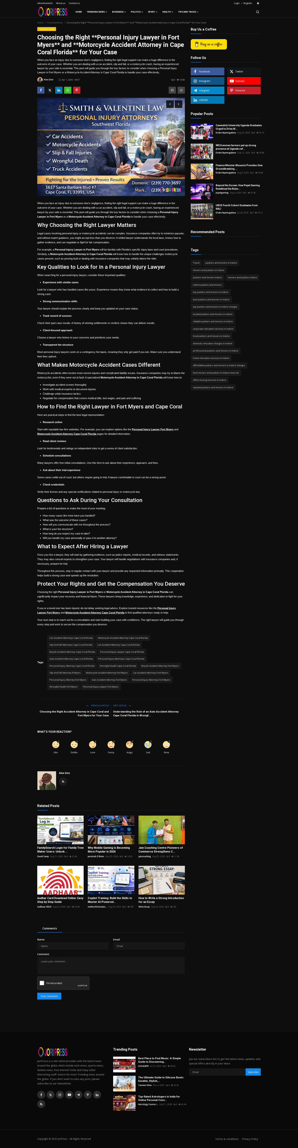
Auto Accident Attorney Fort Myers (109, 679)
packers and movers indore (207, 277)
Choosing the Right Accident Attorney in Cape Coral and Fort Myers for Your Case (74, 713)
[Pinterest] (88, 1095)
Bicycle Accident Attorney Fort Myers (160, 665)
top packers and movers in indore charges (215, 306)
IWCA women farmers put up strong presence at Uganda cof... (236, 147)
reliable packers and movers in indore (213, 321)
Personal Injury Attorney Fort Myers (67, 679)
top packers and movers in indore (210, 292)
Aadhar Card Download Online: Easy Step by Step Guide (60, 900)
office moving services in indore (209, 380)
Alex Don (64, 773)
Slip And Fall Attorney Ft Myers (65, 672)
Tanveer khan (145, 1085)
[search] (258, 12)
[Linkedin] (97, 1095)
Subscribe (253, 1072)
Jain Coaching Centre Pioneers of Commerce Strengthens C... (160, 849)
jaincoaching (144, 856)
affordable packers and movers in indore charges (219, 365)
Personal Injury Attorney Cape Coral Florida (72, 665)
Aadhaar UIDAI (44, 906)
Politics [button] (136, 11)
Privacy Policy (250, 1139)
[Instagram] (60, 1095)
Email (116, 939)
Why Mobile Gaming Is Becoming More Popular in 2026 (109, 849)
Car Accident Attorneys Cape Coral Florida (71, 637)
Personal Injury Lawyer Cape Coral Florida (122, 651)
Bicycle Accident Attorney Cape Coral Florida (72, 651)
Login (237, 3)
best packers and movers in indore (211, 299)
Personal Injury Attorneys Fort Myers (151, 679)
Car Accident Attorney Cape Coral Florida (119, 644)
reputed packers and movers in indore (213, 387)
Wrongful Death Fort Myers (63, 686)
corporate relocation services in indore (213, 328)
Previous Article (100, 705)
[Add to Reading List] (181, 90)
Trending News (55, 22)
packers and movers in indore (221, 262)
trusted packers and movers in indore (212, 314)
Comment (43, 954)
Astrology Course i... (148, 1104)
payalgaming (222, 192)
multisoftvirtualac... (97, 906)
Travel (196, 262)
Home (79, 11)
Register (248, 3)
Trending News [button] (96, 11)
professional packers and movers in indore (215, 350)
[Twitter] (50, 1095)
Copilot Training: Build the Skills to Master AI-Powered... (110, 900)
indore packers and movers (207, 284)
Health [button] (166, 11)
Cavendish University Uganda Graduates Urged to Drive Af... (239, 127)
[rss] (41, 1104)
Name (40, 939)
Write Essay (144, 906)
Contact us (74, 3)
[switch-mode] (258, 3)
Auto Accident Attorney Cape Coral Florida (71, 658)
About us (60, 3)
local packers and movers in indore (211, 336)
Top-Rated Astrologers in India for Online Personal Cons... (159, 1098)
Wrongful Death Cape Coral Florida (118, 665)
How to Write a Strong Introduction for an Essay (161, 900)
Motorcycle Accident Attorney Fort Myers (107, 672)
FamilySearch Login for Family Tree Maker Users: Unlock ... (60, 849)
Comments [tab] (49, 928)
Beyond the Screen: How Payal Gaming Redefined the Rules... (238, 187)
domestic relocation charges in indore (212, 343)
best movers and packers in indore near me (216, 372)
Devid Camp (43, 856)
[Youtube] (69, 1095)
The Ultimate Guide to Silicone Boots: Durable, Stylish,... (161, 1079)
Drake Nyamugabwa (226, 132)
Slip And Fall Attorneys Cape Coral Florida (70, 644)
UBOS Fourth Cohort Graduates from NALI (237, 207)
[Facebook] (41, 1095)
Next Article (120, 705)
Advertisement (45, 3)
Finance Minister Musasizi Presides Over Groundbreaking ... (239, 167)
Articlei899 (143, 1066)
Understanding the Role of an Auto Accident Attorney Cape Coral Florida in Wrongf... (146, 713)
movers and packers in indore (208, 270)
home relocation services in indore (211, 358)
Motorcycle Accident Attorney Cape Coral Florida (123, 637)
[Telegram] (78, 1095)
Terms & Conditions (227, 1139)
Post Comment (49, 996)
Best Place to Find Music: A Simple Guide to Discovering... (159, 1060)
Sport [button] (151, 11)
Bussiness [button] (117, 11)
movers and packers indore (242, 277)
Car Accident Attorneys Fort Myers (150, 672)
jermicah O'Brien (96, 856)
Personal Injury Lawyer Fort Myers (100, 686)
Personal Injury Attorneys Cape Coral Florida (121, 658)
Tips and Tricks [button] (187, 11)
